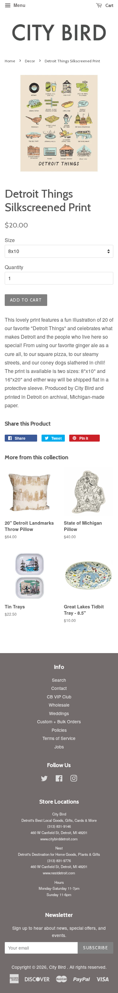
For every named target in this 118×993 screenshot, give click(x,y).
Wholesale (59, 705)
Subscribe (95, 947)
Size (10, 240)
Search (59, 680)
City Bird (58, 967)
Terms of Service (59, 738)
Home (10, 61)
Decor (30, 61)
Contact (59, 688)
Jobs (59, 746)
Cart (108, 5)
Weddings (59, 713)
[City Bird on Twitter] (44, 779)
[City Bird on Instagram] (73, 779)
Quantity (14, 267)
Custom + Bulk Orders (59, 721)
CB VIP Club (59, 696)
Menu (18, 5)
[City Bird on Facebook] (59, 779)
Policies (59, 730)
